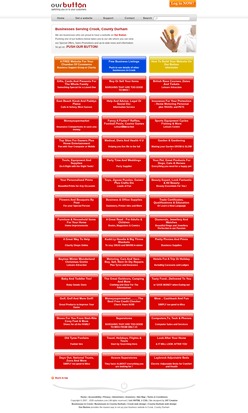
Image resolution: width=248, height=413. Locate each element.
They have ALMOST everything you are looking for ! (124, 365)
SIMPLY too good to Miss (171, 304)
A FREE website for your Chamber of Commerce (76, 63)
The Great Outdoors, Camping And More (124, 280)
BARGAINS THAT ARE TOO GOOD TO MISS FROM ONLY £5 (124, 325)
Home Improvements (76, 225)
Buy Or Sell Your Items (124, 81)
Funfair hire (76, 344)
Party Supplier (124, 166)
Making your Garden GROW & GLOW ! (172, 148)
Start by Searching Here (124, 344)
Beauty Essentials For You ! (171, 186)
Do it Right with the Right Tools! (76, 166)
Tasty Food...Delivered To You (171, 278)
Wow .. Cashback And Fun (171, 298)
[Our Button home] (60, 18)
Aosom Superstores (124, 357)
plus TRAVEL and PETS (171, 107)
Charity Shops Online (76, 245)
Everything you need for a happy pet (171, 166)
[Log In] (183, 8)
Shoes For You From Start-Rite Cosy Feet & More (77, 320)
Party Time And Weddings (124, 160)
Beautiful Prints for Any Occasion (76, 186)
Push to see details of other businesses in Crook (124, 69)
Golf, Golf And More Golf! (76, 298)
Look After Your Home (171, 337)
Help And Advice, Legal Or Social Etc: (124, 102)
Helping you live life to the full (124, 146)
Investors (130, 397)
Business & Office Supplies (124, 199)
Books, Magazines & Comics (124, 225)
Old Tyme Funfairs (77, 337)
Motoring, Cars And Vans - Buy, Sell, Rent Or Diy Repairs (124, 260)
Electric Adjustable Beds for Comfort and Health (171, 365)
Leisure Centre (171, 126)
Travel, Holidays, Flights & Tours (124, 339)
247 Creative (171, 400)
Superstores (124, 318)
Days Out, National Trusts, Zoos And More (76, 359)
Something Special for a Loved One (76, 87)
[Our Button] (72, 10)
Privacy (106, 397)
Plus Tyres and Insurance (124, 265)
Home (84, 397)
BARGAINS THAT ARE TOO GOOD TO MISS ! (124, 88)
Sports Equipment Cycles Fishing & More (171, 122)
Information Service (124, 107)
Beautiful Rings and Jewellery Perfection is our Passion (171, 227)
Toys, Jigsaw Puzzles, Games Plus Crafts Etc (124, 181)
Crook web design (136, 404)
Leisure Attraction (172, 87)
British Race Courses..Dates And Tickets (171, 83)
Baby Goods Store (76, 284)
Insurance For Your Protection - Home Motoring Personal (171, 102)
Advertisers (118, 397)
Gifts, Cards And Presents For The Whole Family (76, 83)
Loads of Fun (124, 186)
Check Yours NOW (124, 304)
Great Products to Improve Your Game (76, 306)
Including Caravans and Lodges (171, 265)
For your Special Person (76, 205)
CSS (145, 400)
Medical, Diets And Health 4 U (124, 140)
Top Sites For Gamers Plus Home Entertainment (76, 142)
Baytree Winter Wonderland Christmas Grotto (77, 260)
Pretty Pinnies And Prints (171, 239)
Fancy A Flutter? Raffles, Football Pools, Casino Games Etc (124, 123)
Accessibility (94, 397)
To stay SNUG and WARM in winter (124, 245)
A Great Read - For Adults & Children (124, 221)
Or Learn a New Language (171, 205)
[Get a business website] (84, 18)
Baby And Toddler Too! (76, 278)
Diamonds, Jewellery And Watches (171, 221)
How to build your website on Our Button (171, 63)
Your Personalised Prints (76, 179)
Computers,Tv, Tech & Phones (171, 318)
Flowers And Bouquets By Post (76, 201)
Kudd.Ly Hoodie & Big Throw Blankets (124, 241)
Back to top (61, 378)
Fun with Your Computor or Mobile (76, 146)
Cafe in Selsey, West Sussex (76, 107)
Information (171, 67)
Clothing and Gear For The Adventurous (124, 286)
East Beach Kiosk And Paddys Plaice (76, 102)
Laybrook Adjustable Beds (171, 357)
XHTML (136, 400)
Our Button (120, 35)
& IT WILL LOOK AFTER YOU (171, 344)
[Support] (108, 18)
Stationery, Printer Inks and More (124, 205)
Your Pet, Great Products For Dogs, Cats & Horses (171, 162)
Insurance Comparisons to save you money (76, 128)
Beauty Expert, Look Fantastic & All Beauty (172, 181)
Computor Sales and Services (171, 324)
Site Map (141, 397)
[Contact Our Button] (129, 18)
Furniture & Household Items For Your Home (77, 221)
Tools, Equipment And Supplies (76, 162)
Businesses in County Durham (110, 404)
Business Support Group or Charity (76, 67)
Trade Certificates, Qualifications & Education (171, 201)
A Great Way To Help (76, 239)
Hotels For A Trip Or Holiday (171, 258)
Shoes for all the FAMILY (76, 324)
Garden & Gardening (171, 140)
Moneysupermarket (76, 120)
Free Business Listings (124, 61)
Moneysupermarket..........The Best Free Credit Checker (124, 300)
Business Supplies (171, 245)
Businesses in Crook (82, 404)
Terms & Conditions (157, 397)
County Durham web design (162, 404)
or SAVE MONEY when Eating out (171, 284)
